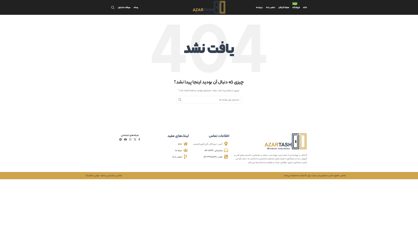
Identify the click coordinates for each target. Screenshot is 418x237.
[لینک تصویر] (286, 141)
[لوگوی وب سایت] (209, 7)
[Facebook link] (139, 139)
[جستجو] (113, 7)
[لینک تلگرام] (120, 139)
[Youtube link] (125, 139)
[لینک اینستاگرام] (130, 139)
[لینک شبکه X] (135, 139)
